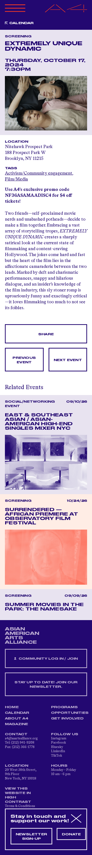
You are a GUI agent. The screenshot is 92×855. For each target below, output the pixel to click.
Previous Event (24, 360)
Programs (64, 707)
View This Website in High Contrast (18, 795)
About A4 (17, 718)
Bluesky (57, 747)
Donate (71, 834)
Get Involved (67, 718)
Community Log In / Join (48, 658)
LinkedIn (58, 751)
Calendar (21, 23)
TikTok (56, 755)
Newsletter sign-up (31, 836)
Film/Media (16, 179)
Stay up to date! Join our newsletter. (46, 684)
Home (12, 707)
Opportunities (70, 712)
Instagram (58, 738)
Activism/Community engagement (38, 173)
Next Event (68, 360)
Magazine (16, 724)
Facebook (58, 742)
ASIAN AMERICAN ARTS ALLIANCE (22, 635)
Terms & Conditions (20, 806)
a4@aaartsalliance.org (21, 738)
